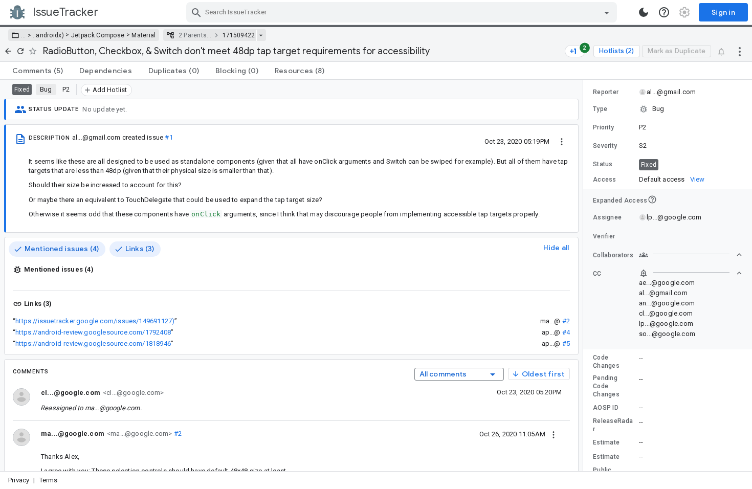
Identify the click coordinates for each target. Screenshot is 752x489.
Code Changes (606, 361)
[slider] (585, 275)
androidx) (50, 35)
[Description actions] (562, 141)
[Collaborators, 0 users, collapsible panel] (690, 254)
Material (143, 35)
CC (597, 273)
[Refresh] (20, 51)
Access (604, 179)
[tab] (37, 70)
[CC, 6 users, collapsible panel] (690, 273)
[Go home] (8, 51)
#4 (566, 332)
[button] (28, 35)
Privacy (18, 480)
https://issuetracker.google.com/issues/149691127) (94, 321)
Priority (603, 127)
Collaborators (613, 255)
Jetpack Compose (98, 35)
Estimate (606, 442)
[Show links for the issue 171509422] (260, 35)
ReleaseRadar (613, 425)
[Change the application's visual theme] (643, 12)
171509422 (239, 35)
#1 (168, 137)
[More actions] (740, 51)
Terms (48, 480)
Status (603, 164)
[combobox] (403, 12)
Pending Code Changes (606, 386)
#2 (566, 321)
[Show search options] (607, 12)
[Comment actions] (553, 434)
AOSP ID (605, 407)
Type (600, 109)
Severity (605, 145)
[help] (664, 12)
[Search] (196, 12)
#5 (566, 343)
